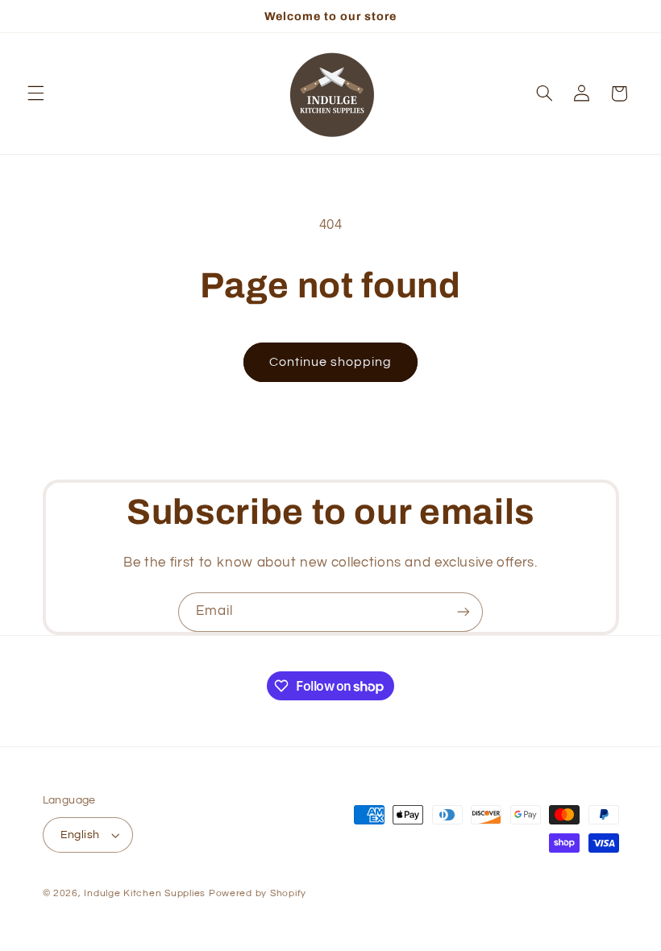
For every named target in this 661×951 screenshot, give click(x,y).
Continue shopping (331, 361)
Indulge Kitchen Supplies (145, 893)
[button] (35, 93)
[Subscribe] (463, 612)
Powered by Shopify (257, 893)
